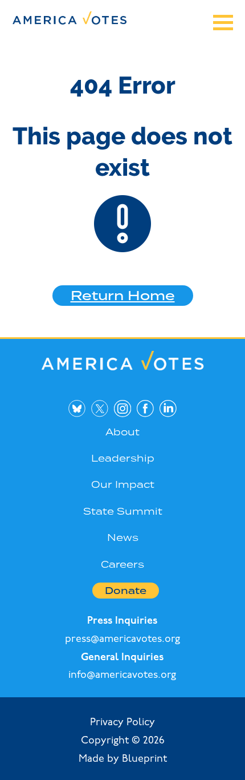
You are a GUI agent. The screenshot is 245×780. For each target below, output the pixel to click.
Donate (125, 590)
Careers (122, 564)
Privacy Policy (122, 723)
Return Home (123, 295)
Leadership (122, 458)
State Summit (122, 511)
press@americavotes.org (122, 639)
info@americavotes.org (122, 675)
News (122, 537)
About (122, 432)
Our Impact (122, 484)
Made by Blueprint (123, 759)
